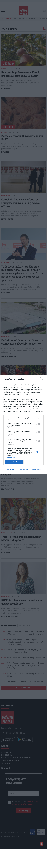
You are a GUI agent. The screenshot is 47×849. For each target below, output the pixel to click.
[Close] (42, 379)
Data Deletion (11, 470)
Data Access (23, 470)
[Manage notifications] (41, 844)
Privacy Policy (36, 470)
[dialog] (23, 424)
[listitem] (23, 418)
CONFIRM (14, 461)
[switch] (38, 424)
